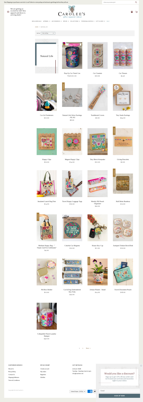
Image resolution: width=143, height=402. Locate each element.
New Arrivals (36, 21)
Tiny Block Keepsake (97, 159)
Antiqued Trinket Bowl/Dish (123, 245)
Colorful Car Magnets (72, 245)
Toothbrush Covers (97, 115)
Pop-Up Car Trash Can (72, 73)
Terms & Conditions (14, 380)
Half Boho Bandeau (123, 201)
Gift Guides (100, 21)
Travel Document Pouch (122, 290)
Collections (74, 21)
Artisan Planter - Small (98, 290)
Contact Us (11, 374)
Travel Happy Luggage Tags (72, 201)
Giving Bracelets (123, 159)
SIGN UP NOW (119, 396)
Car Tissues (123, 73)
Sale (108, 21)
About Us (11, 369)
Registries (43, 374)
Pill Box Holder (46, 290)
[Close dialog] (141, 366)
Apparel (46, 21)
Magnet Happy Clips (72, 159)
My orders (43, 371)
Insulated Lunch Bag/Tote (47, 201)
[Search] (136, 2)
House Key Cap (97, 245)
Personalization (87, 21)
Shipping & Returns (13, 377)
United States (77, 391)
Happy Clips (46, 159)
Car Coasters (97, 73)
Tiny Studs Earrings (123, 115)
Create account (44, 369)
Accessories (56, 21)
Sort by (38, 33)
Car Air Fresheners (46, 115)
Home (36, 27)
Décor (65, 21)
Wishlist (42, 377)
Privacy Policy (12, 371)
